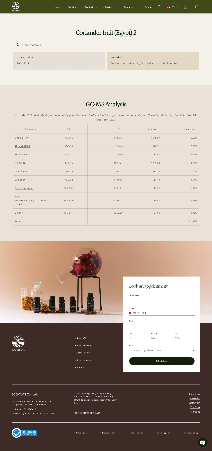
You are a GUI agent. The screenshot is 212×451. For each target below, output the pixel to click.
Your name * (134, 296)
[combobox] (106, 45)
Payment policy (191, 433)
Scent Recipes (83, 352)
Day (130, 333)
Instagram (194, 402)
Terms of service (136, 433)
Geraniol (19, 212)
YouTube (195, 407)
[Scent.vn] (16, 6)
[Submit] (17, 45)
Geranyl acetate (24, 188)
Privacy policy (108, 433)
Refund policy (82, 433)
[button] (90, 7)
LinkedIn (195, 398)
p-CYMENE (20, 162)
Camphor (20, 179)
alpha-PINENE (22, 146)
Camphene (21, 171)
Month (154, 333)
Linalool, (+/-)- (22, 137)
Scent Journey (84, 360)
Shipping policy (164, 433)
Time (131, 345)
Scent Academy (84, 345)
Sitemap (81, 367)
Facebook (194, 393)
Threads (195, 411)
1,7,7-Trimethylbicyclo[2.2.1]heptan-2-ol (31, 200)
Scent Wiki (82, 338)
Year (177, 333)
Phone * (132, 308)
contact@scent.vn (87, 413)
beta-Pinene (21, 154)
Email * (132, 321)
